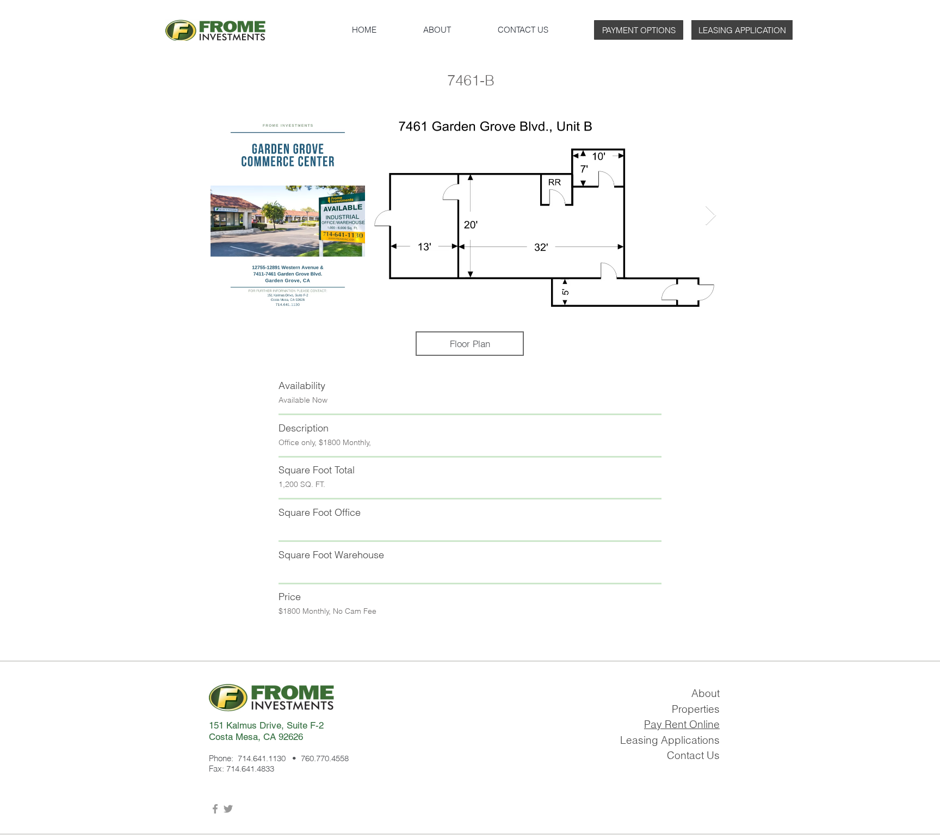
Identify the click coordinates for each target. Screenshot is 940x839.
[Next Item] (710, 215)
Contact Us (693, 755)
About (705, 693)
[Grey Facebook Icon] (215, 809)
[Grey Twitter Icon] (228, 809)
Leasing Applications (670, 740)
